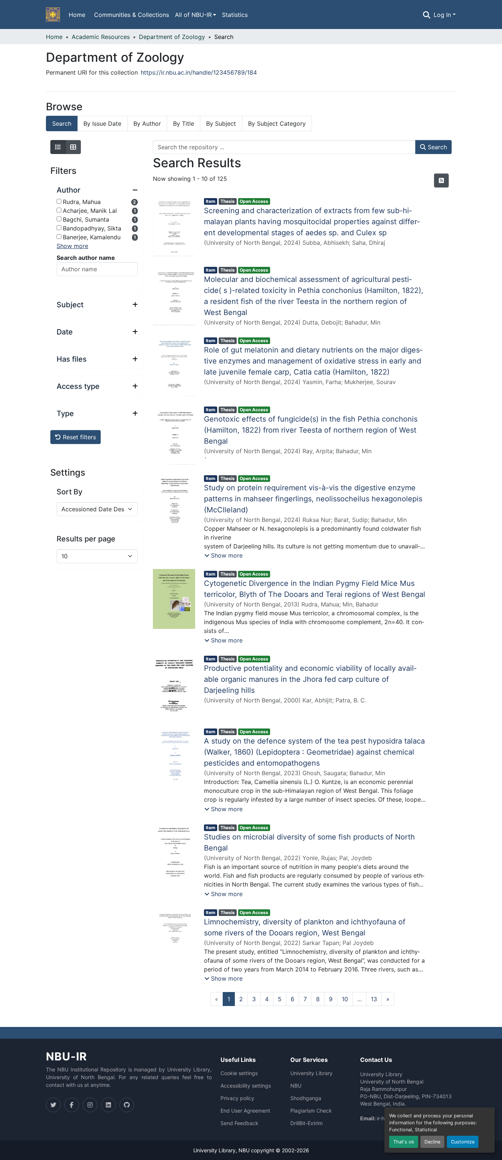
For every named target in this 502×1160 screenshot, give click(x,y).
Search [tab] (61, 123)
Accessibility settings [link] (245, 1085)
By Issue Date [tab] (102, 123)
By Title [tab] (183, 123)
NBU (295, 1085)
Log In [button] (443, 14)
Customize (462, 1142)
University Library (311, 1073)
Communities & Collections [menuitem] (131, 14)
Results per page (86, 538)
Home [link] (54, 36)
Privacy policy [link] (237, 1098)
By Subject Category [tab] (277, 123)
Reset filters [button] (78, 437)
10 (345, 999)
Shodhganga (305, 1098)
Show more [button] (72, 246)
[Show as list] (58, 147)
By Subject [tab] (221, 123)
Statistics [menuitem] (235, 14)
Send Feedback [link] (239, 1123)
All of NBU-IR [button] (193, 14)
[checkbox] (59, 201)
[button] (53, 14)
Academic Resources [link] (101, 36)
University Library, (216, 1150)
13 (374, 999)
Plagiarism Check (311, 1110)
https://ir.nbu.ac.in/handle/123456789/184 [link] (199, 72)
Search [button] (436, 147)
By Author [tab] (147, 123)
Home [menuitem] (77, 14)
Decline (432, 1142)
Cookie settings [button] (239, 1073)
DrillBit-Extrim (306, 1123)
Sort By (69, 491)
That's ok (403, 1142)
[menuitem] (195, 14)
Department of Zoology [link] (172, 36)
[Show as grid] (73, 147)
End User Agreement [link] (245, 1110)
